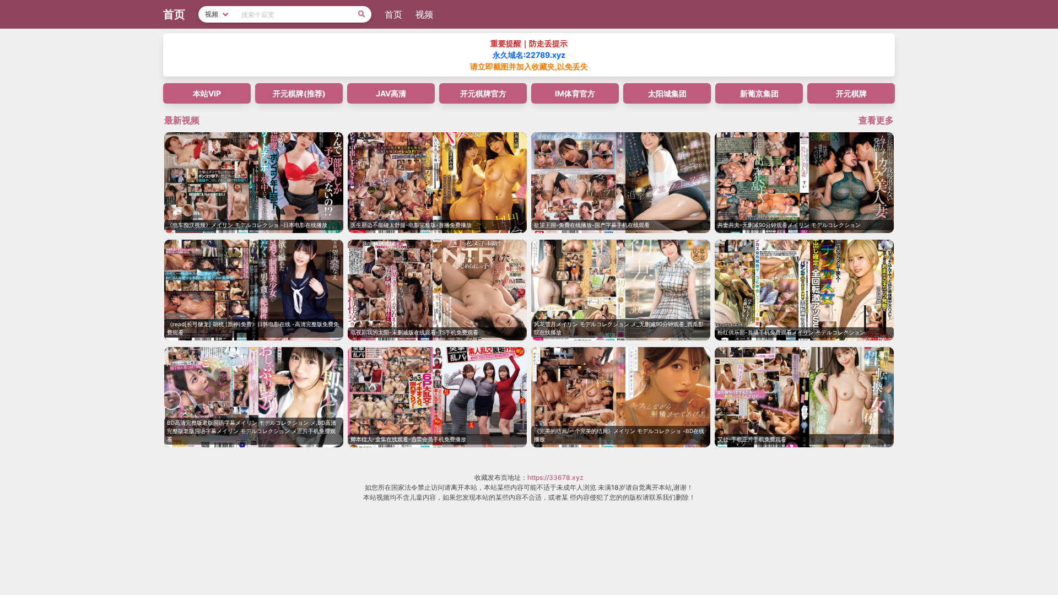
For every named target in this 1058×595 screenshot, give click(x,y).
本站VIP (207, 93)
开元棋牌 (851, 93)
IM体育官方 (575, 93)
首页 (393, 14)
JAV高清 (391, 93)
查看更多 (876, 120)
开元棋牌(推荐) (299, 93)
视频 (424, 14)
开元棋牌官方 (483, 93)
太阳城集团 (667, 93)
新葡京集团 (759, 93)
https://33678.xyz (555, 477)
